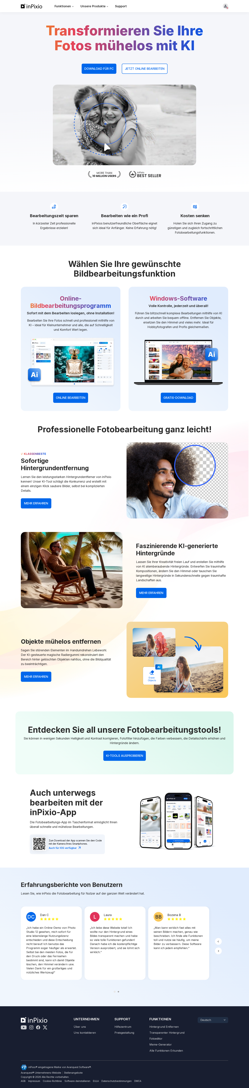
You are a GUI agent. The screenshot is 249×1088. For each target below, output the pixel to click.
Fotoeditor (155, 1038)
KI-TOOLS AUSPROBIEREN (124, 755)
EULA (96, 1081)
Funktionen (160, 1019)
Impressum (34, 1081)
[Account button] (225, 6)
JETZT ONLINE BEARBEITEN (144, 68)
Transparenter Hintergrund (166, 1032)
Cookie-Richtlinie (52, 1081)
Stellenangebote (73, 1072)
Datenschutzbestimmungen (116, 1081)
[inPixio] (31, 6)
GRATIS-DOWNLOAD (178, 397)
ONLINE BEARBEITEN (70, 397)
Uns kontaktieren (85, 1032)
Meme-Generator (160, 1044)
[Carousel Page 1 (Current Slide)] (115, 992)
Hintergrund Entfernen (164, 1026)
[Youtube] (24, 1027)
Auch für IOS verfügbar (63, 847)
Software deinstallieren (77, 1081)
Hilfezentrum (123, 1026)
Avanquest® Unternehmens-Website (41, 1072)
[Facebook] (38, 1027)
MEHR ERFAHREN (36, 503)
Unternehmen (86, 1019)
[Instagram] (31, 1027)
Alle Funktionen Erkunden (166, 1050)
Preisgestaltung (124, 1032)
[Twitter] (45, 1027)
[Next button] (218, 951)
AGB (23, 1081)
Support (121, 6)
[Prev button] (218, 941)
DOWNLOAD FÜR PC (99, 68)
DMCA (137, 1081)
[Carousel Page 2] (118, 991)
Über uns (80, 1026)
